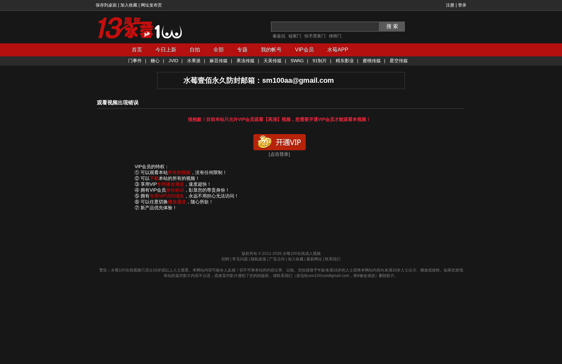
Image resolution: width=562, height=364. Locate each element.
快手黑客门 (315, 36)
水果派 (194, 60)
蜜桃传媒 (372, 60)
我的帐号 (271, 49)
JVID (173, 60)
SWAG (297, 60)
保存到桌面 (106, 5)
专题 (242, 49)
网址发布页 (151, 5)
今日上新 (165, 49)
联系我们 (333, 259)
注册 (450, 5)
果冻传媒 (245, 60)
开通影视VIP (279, 140)
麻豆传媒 (218, 60)
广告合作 (277, 259)
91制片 (320, 60)
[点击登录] (279, 154)
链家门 (294, 36)
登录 (462, 5)
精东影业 (345, 60)
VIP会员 (304, 49)
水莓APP (337, 49)
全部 (218, 49)
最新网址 (314, 259)
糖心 (155, 60)
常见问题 (240, 259)
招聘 (225, 259)
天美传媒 (272, 60)
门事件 (135, 60)
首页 (137, 49)
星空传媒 (399, 60)
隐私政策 (258, 259)
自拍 (195, 49)
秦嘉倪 (279, 36)
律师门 (335, 36)
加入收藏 (128, 5)
